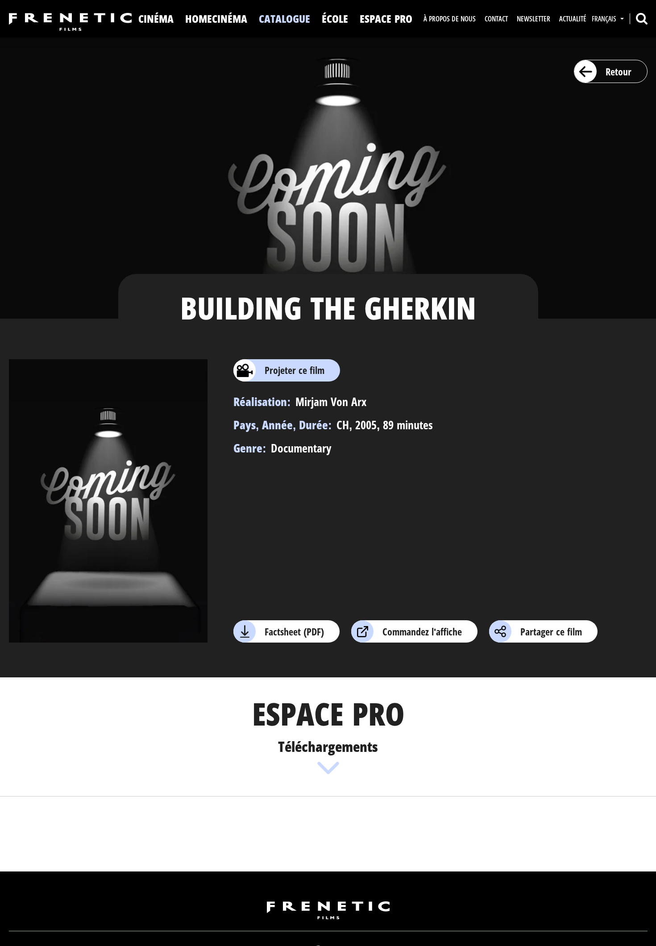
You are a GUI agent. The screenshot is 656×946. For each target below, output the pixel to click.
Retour (618, 71)
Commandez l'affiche (422, 631)
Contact (496, 19)
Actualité (572, 19)
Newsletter (533, 19)
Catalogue (284, 18)
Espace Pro (386, 18)
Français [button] (605, 19)
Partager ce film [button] (551, 631)
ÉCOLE (335, 18)
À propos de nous (449, 19)
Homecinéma (216, 18)
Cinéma (156, 18)
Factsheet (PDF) (294, 631)
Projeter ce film (294, 370)
